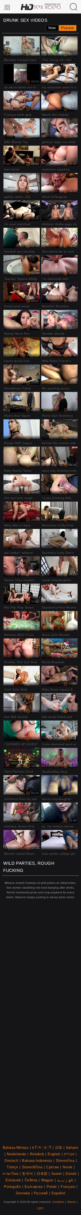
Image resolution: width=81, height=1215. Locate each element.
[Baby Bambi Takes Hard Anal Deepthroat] (21, 457)
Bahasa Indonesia (37, 1160)
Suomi (56, 1173)
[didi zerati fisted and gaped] (59, 703)
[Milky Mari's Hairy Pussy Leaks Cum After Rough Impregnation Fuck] (21, 512)
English (54, 1154)
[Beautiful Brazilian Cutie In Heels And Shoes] (59, 293)
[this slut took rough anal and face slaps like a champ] (21, 484)
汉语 (58, 1147)
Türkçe (12, 1167)
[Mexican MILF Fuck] (21, 621)
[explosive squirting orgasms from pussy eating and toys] (59, 156)
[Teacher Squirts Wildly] (21, 265)
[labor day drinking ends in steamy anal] (59, 457)
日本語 (42, 1173)
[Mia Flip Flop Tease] (21, 594)
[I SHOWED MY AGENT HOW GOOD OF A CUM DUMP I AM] (21, 731)
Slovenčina (65, 1160)
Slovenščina (32, 1167)
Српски (52, 1167)
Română (37, 1154)
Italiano (72, 1147)
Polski (52, 1187)
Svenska (23, 1193)
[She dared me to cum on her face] (59, 238)
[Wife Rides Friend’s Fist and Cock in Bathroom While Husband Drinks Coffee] (59, 347)
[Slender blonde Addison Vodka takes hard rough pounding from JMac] (59, 320)
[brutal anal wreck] (21, 293)
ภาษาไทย (10, 1173)
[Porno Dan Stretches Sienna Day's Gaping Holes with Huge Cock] (59, 402)
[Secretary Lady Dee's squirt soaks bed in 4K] (59, 539)
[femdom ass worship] (21, 238)
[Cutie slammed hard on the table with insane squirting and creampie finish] (59, 731)
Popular (67, 28)
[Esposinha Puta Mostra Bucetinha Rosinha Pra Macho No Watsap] (59, 594)
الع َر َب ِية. (65, 1180)
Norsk (67, 1167)
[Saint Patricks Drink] (21, 758)
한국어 (27, 1173)
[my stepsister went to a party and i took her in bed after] (59, 74)
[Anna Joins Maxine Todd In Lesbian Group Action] (59, 621)
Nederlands (16, 1154)
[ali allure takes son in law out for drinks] (21, 74)
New (52, 28)
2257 (40, 1208)
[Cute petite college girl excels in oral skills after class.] (59, 840)
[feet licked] (21, 156)
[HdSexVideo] (40, 5)
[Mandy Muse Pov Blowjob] (21, 320)
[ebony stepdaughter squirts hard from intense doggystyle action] (59, 785)
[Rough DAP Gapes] (21, 429)
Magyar (47, 1180)
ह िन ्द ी (41, 1147)
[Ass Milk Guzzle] (21, 703)
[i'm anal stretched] (21, 210)
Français (68, 1187)
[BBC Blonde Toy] (21, 128)
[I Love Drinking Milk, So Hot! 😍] (59, 484)
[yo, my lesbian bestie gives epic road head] (59, 813)
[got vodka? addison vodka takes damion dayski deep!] (21, 539)
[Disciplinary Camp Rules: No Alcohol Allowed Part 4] (21, 375)
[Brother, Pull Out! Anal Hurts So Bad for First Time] (21, 648)
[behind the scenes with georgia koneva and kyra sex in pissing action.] (59, 429)
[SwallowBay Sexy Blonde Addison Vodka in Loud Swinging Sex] (59, 758)
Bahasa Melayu (16, 1147)
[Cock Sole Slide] (21, 676)
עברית (69, 1154)
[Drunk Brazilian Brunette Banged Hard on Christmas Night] (59, 648)
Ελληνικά (13, 1180)
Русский (41, 1193)
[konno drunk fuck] (21, 347)
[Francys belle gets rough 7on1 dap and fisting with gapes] (21, 101)
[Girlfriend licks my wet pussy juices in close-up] (21, 785)
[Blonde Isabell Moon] (21, 840)
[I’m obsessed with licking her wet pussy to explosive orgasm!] (59, 265)
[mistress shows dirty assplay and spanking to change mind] (21, 813)
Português (12, 1187)
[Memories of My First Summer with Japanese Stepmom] (59, 512)
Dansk (71, 1173)
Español (58, 1193)
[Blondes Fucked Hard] (21, 46)
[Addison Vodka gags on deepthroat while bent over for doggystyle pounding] (59, 210)
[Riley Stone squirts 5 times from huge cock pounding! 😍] (59, 676)
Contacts (58, 1201)
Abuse (71, 1201)
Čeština (31, 1180)
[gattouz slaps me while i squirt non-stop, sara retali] (59, 128)
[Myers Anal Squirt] (21, 402)
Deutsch (11, 1160)
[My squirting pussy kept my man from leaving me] (59, 375)
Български (34, 1187)
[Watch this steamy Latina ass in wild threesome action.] (59, 101)
